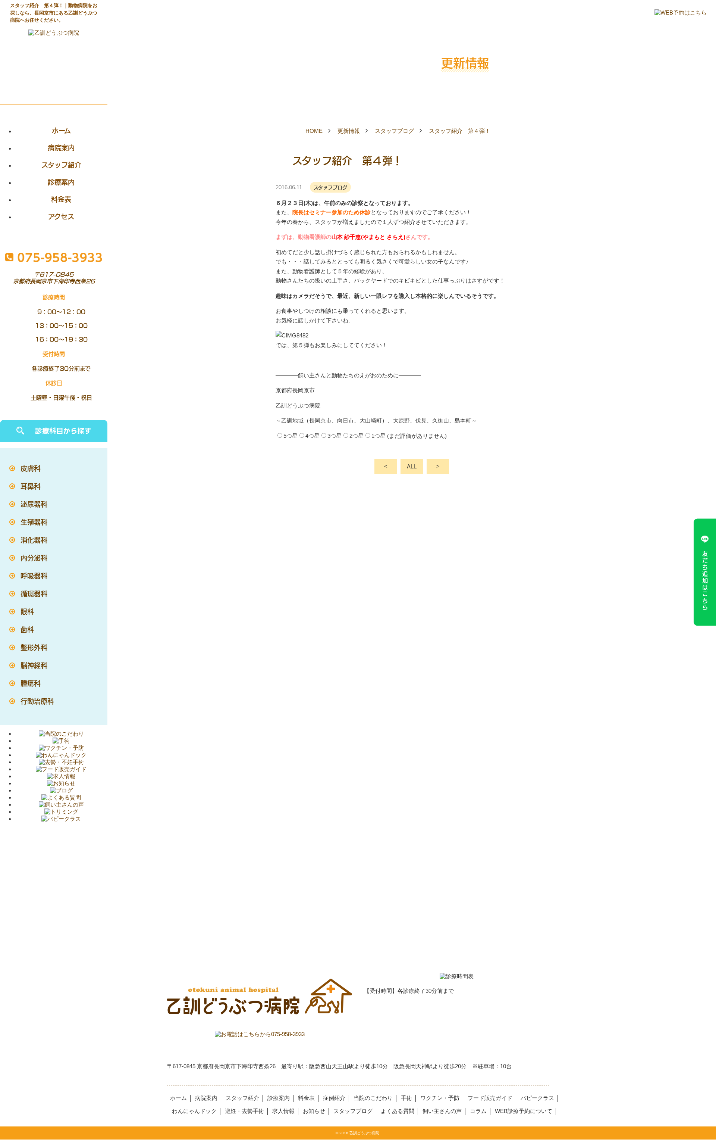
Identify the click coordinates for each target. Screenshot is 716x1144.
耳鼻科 (31, 486)
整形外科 (34, 647)
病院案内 (61, 147)
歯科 (27, 629)
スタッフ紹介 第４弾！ (459, 131)
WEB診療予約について (523, 1111)
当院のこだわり (373, 1098)
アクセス (61, 216)
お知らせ (314, 1111)
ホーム (61, 130)
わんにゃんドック (194, 1111)
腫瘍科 (31, 683)
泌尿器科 (34, 504)
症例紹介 (334, 1098)
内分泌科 (34, 557)
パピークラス (537, 1098)
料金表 (61, 199)
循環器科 (34, 593)
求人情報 (283, 1111)
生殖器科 (34, 522)
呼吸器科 (34, 575)
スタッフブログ (394, 131)
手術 (406, 1098)
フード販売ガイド (490, 1098)
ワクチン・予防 (439, 1098)
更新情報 (348, 131)
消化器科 (34, 539)
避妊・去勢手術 (244, 1111)
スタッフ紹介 (61, 164)
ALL (412, 466)
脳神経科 (34, 665)
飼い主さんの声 (442, 1111)
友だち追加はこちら (705, 580)
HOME (314, 131)
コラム (478, 1111)
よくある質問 (397, 1111)
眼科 (27, 611)
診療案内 (61, 182)
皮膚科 (31, 468)
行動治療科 (37, 701)
